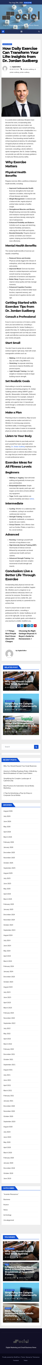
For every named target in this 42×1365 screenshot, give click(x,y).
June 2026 (7, 821)
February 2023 (9, 1013)
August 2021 (8, 1070)
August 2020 (8, 1127)
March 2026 (8, 837)
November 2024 (9, 920)
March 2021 (8, 1090)
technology (7, 1215)
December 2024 (9, 914)
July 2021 (7, 1075)
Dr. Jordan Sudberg (18, 446)
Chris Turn (21, 709)
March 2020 (8, 1152)
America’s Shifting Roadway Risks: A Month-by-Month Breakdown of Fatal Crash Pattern (21, 1271)
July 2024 (7, 940)
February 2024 (9, 966)
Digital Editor (16, 67)
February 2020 (9, 1158)
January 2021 (8, 1101)
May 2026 (7, 826)
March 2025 (8, 899)
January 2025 (8, 909)
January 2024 (8, 971)
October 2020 (8, 1116)
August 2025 (8, 873)
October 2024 (8, 925)
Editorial (22, 1319)
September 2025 (9, 868)
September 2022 (9, 1023)
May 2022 (7, 1033)
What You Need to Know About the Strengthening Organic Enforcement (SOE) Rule (21, 725)
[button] (39, 31)
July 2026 (7, 816)
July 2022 (7, 1028)
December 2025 (9, 852)
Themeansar (35, 1357)
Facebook (16, 1360)
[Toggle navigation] (21, 31)
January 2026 (8, 847)
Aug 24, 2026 (11, 1278)
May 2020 (7, 1142)
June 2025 (7, 883)
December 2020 (9, 1106)
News (6, 1210)
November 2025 (9, 858)
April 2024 (7, 956)
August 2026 (8, 811)
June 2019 (7, 1178)
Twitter (25, 1360)
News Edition (22, 687)
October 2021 (8, 1059)
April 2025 (7, 894)
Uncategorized (7, 44)
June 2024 (7, 945)
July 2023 (7, 992)
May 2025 (7, 889)
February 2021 (9, 1096)
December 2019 (9, 1168)
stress (32, 499)
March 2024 (8, 961)
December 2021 (9, 1054)
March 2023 (8, 1008)
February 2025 (9, 904)
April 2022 (7, 1039)
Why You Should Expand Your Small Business (19, 682)
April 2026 (7, 832)
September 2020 (9, 1121)
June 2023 (7, 997)
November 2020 (9, 1111)
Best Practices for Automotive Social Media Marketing (19, 1313)
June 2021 (7, 1080)
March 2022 (8, 1044)
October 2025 (8, 863)
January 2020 (8, 1163)
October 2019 (8, 1173)
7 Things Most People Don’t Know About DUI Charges (10, 636)
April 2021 (7, 1085)
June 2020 (7, 1137)
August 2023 (8, 987)
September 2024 (9, 930)
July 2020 (7, 1132)
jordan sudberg (24, 72)
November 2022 (9, 1018)
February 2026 (9, 842)
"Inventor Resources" (11, 1194)
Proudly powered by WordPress (11, 1357)
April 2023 (7, 1002)
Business (7, 1199)
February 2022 (9, 1049)
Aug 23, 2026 (11, 1319)
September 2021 (9, 1064)
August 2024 (8, 935)
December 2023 (9, 977)
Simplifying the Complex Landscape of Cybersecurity (21, 704)
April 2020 (7, 1147)
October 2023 (8, 982)
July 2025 (7, 878)
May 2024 (7, 951)
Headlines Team (25, 1278)
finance (6, 1204)
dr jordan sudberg (28, 69)
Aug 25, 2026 (11, 1257)
